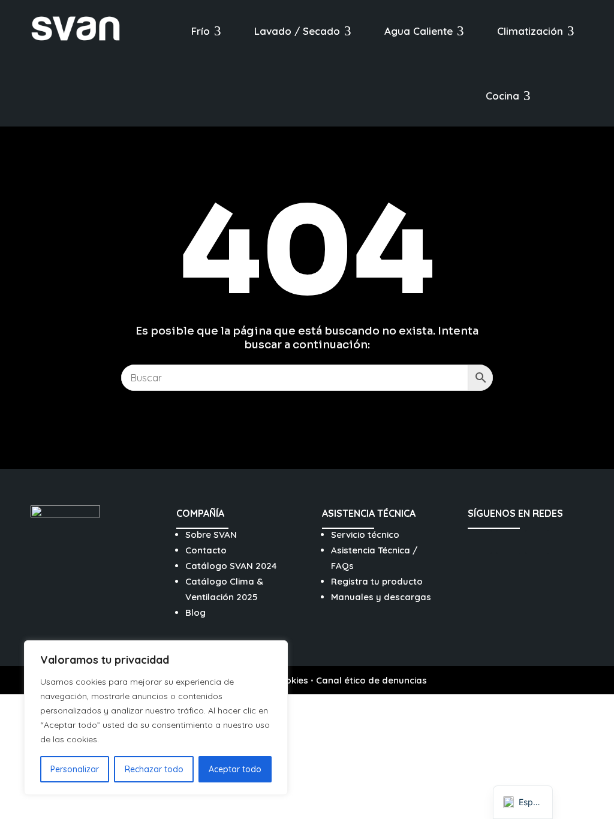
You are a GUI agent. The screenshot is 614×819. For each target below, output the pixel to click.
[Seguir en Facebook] (508, 542)
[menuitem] (206, 31)
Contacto (206, 550)
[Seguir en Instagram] (480, 542)
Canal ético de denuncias (371, 680)
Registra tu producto (377, 581)
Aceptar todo (235, 769)
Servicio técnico (365, 534)
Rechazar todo (154, 769)
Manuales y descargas (381, 597)
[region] (156, 717)
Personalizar (74, 769)
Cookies (290, 680)
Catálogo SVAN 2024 (231, 565)
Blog (195, 612)
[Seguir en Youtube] (537, 542)
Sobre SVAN (211, 534)
